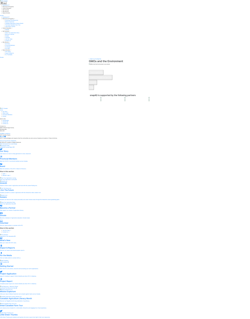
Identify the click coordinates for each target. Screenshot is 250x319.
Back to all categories (95, 59)
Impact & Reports (9, 53)
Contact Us (8, 40)
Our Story (7, 43)
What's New (5, 113)
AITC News (8, 51)
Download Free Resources (11, 20)
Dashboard (5, 17)
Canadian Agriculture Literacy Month (14, 23)
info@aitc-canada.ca (5, 133)
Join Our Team (8, 39)
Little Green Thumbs (10, 26)
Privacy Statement (11, 140)
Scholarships (6, 120)
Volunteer (7, 37)
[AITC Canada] (4, 0)
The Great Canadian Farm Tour (12, 25)
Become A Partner (9, 34)
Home (1, 110)
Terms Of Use (3, 140)
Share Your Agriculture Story (12, 32)
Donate (7, 36)
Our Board (7, 47)
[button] (3, 3)
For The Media (8, 54)
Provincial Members (10, 45)
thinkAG (7, 29)
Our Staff (7, 48)
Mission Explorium (9, 21)
